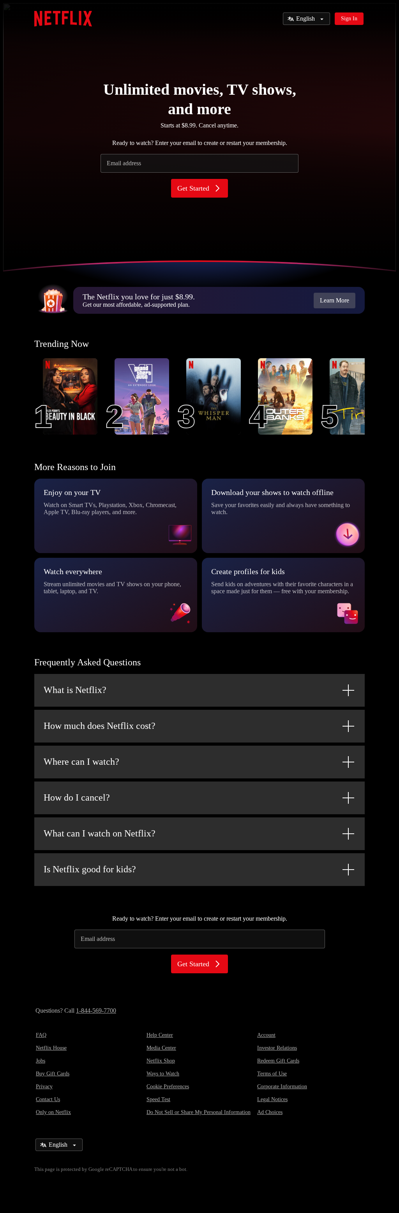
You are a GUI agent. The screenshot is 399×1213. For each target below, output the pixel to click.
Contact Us (48, 1099)
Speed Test (158, 1099)
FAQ (41, 1035)
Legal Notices (272, 1099)
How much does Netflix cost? (99, 726)
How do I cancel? (77, 797)
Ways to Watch (163, 1074)
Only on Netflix (53, 1112)
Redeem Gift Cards (278, 1061)
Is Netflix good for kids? (90, 869)
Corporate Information (282, 1086)
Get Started (193, 188)
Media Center (161, 1048)
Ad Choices (269, 1112)
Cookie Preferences (168, 1086)
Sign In (349, 18)
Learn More (334, 300)
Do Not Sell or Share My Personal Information (199, 1112)
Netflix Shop (161, 1061)
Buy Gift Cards (52, 1074)
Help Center (160, 1035)
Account (266, 1035)
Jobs (40, 1061)
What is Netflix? (75, 690)
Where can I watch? (81, 762)
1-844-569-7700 (96, 1010)
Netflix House (51, 1048)
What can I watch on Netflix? (99, 833)
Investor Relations (277, 1048)
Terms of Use (272, 1074)
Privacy (44, 1086)
